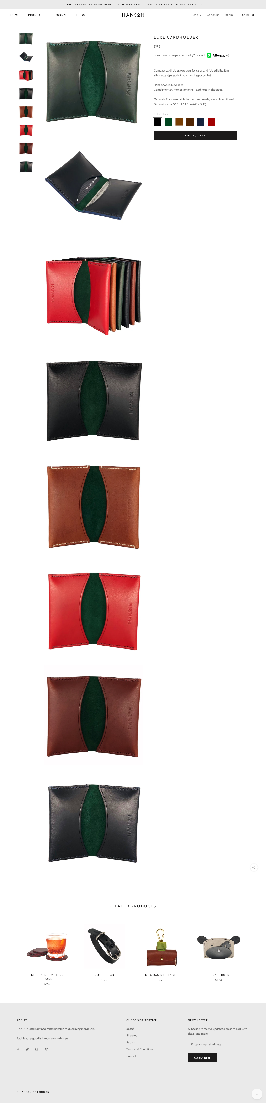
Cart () (249, 14)
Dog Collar (104, 974)
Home (15, 14)
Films (80, 14)
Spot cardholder (219, 974)
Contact (131, 1056)
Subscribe (202, 1057)
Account (213, 15)
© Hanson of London (33, 1092)
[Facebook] (18, 1049)
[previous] (13, 950)
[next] (253, 950)
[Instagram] (36, 1049)
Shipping (131, 1035)
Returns (131, 1042)
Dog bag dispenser (161, 974)
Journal (60, 14)
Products (36, 14)
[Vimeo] (46, 1049)
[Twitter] (27, 1049)
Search (230, 15)
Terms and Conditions (139, 1049)
